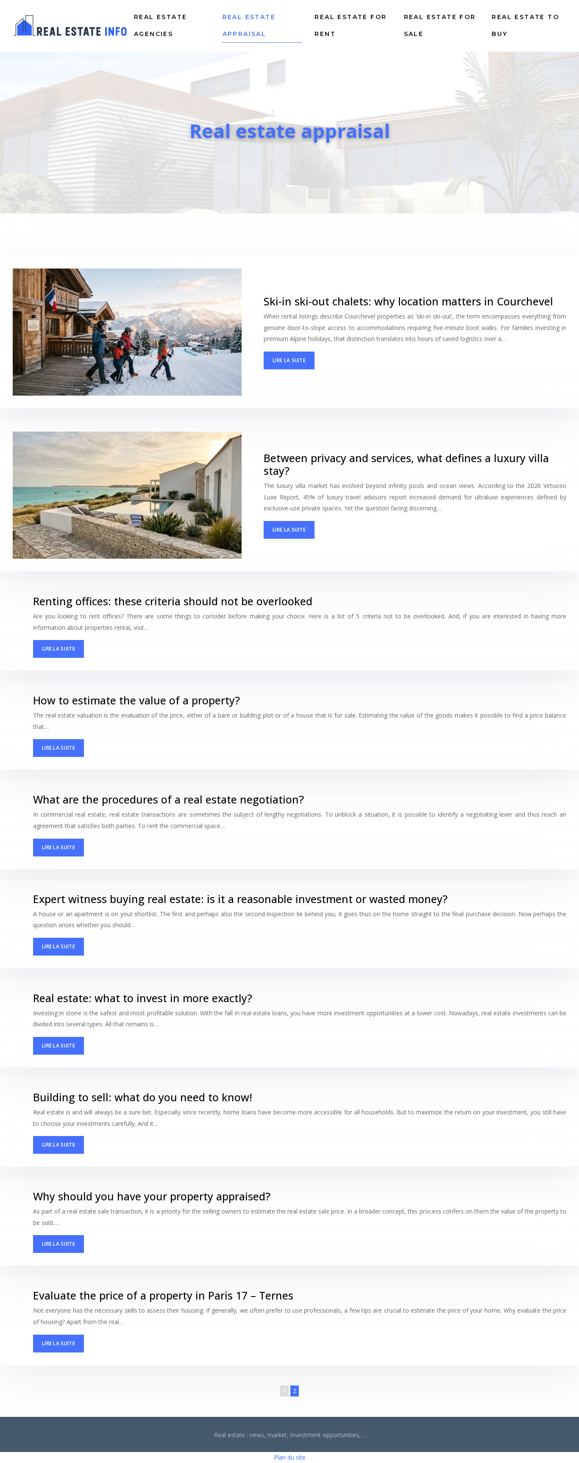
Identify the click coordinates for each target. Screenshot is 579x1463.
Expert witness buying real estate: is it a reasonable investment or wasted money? (240, 899)
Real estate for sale (440, 25)
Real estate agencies (160, 25)
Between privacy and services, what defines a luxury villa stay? (406, 464)
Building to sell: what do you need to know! (142, 1097)
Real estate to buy (525, 25)
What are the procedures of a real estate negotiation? (168, 799)
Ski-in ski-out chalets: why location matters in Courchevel (408, 301)
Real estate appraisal (249, 25)
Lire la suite (289, 360)
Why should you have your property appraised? (151, 1196)
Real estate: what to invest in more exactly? (142, 998)
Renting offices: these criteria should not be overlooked (172, 601)
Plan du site (290, 1457)
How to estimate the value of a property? (136, 700)
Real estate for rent (351, 25)
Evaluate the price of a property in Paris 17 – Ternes (163, 1295)
